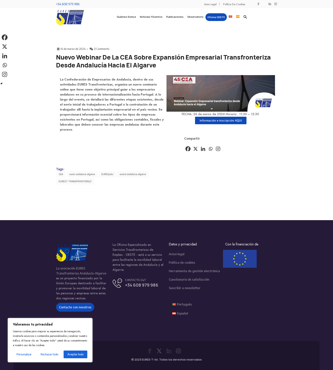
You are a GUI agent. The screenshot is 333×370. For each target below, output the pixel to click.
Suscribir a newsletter (184, 288)
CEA (61, 174)
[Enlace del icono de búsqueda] (245, 16)
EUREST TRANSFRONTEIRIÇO (75, 181)
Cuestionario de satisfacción (189, 279)
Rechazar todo (49, 354)
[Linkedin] (203, 148)
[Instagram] (218, 148)
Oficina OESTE (216, 17)
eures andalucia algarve (82, 174)
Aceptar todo (75, 354)
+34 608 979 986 (68, 4)
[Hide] (1, 83)
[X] (195, 148)
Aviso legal (210, 4)
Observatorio (195, 16)
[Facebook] (188, 148)
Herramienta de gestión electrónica (194, 271)
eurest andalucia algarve (133, 174)
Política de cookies (234, 4)
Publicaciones (174, 16)
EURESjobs (107, 174)
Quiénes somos (126, 16)
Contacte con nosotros (75, 307)
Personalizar (24, 354)
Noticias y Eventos (151, 16)
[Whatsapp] (210, 148)
